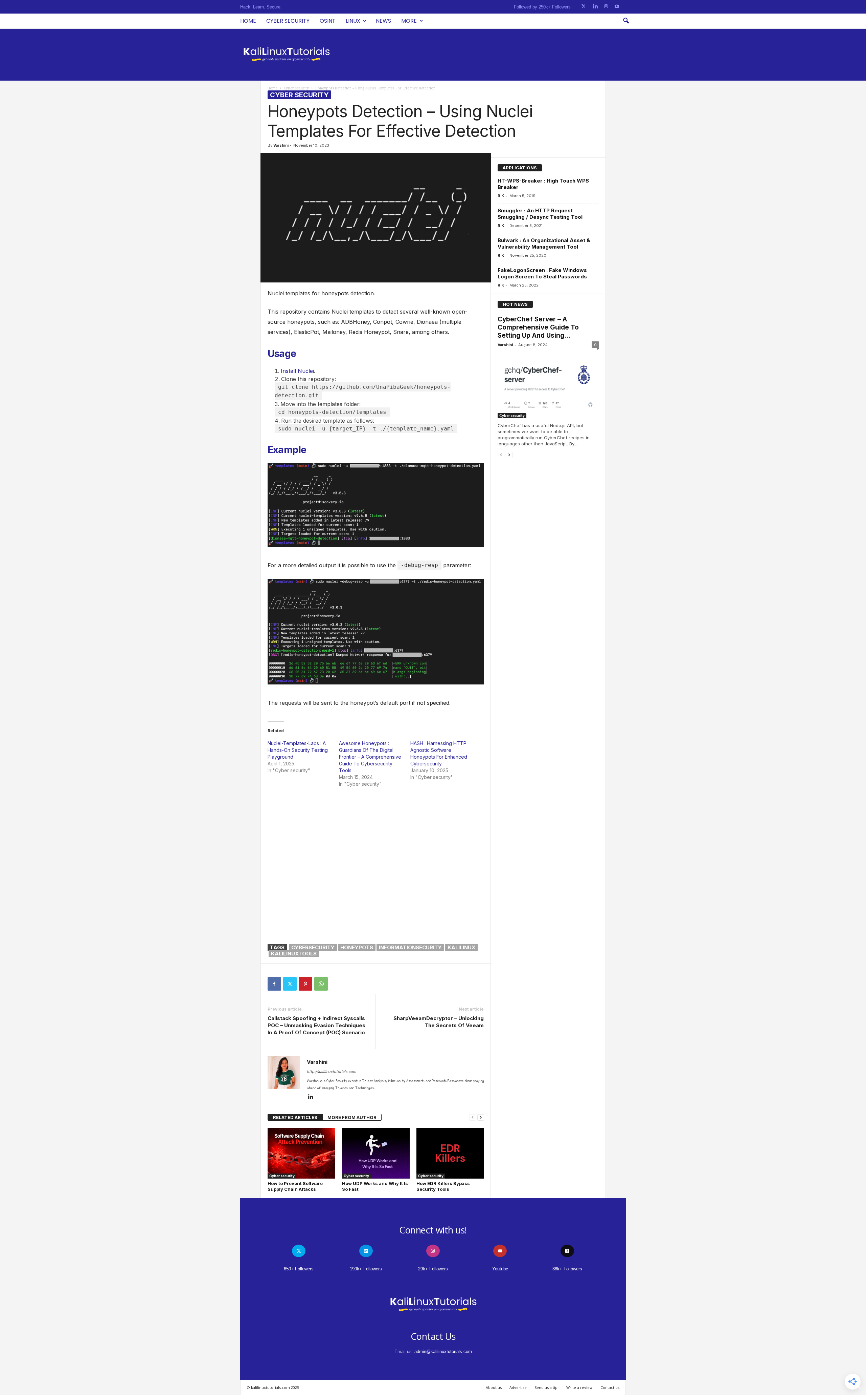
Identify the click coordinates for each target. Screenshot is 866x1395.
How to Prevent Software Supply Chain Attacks (295, 1186)
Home (248, 21)
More (409, 21)
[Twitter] (290, 984)
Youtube (500, 1268)
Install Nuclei (297, 370)
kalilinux (461, 947)
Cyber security (288, 21)
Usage (282, 353)
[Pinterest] (305, 984)
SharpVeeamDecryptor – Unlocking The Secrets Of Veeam (438, 1022)
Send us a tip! (546, 1387)
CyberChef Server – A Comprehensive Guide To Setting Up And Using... (538, 327)
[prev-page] (472, 1117)
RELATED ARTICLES (295, 1117)
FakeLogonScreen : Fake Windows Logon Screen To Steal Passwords (542, 273)
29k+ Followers (433, 1268)
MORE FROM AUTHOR (352, 1117)
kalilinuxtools (294, 953)
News (383, 21)
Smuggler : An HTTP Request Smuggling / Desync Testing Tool (540, 213)
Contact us (609, 1387)
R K (501, 195)
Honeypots (356, 947)
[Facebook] (274, 984)
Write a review (579, 1387)
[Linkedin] (311, 1097)
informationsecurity (410, 947)
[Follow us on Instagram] (606, 6)
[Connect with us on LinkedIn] (595, 6)
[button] (625, 21)
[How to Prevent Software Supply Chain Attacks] (301, 1153)
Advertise (518, 1387)
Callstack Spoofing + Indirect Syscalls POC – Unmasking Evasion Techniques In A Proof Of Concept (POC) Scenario (316, 1025)
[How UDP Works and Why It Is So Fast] (376, 1153)
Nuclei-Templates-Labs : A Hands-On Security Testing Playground (298, 750)
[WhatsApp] (321, 984)
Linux (353, 21)
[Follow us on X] (583, 6)
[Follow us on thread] (567, 1251)
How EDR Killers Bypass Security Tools (443, 1186)
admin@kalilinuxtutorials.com (443, 1351)
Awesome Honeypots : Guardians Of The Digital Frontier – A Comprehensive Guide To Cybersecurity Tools (370, 756)
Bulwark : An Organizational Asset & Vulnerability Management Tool (544, 243)
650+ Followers (299, 1268)
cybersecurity (313, 947)
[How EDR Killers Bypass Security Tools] (450, 1153)
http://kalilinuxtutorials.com (331, 1071)
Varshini (281, 145)
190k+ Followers (366, 1268)
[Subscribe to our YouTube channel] (617, 6)
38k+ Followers (567, 1268)
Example (287, 450)
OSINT (328, 21)
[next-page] (480, 1117)
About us (494, 1387)
